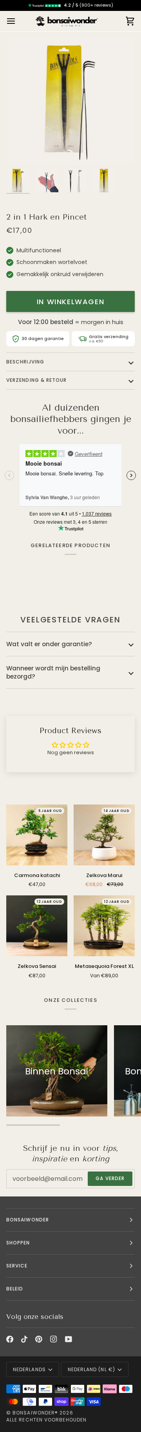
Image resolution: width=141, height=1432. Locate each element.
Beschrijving (25, 361)
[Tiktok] (24, 1339)
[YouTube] (68, 1339)
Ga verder (110, 1178)
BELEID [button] (14, 1288)
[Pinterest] (38, 1339)
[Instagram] (53, 1339)
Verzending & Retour (36, 380)
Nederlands (29, 1369)
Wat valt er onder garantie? (49, 644)
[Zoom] (21, 150)
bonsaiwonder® (35, 1412)
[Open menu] (18, 21)
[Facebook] (9, 1339)
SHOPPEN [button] (18, 1242)
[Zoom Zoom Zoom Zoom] (70, 101)
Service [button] (17, 1265)
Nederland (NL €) (91, 1369)
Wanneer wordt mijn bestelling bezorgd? (53, 672)
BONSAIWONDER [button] (27, 1219)
